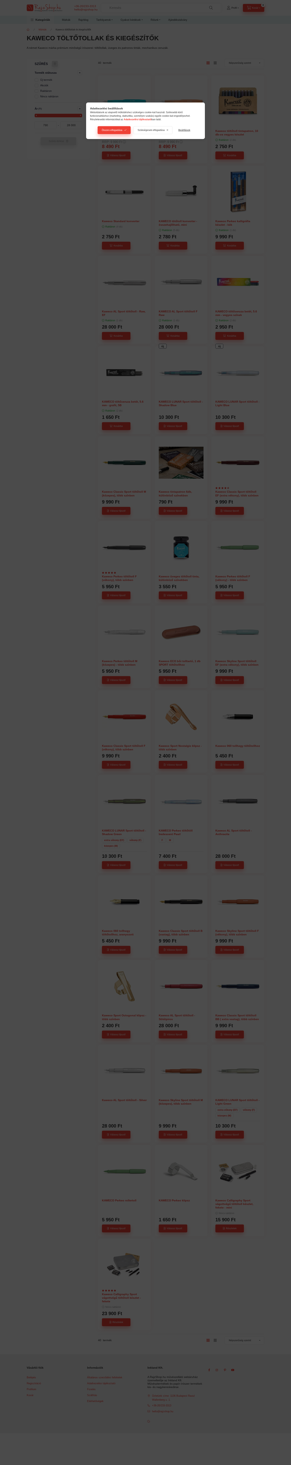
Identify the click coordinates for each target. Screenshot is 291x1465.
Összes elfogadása (112, 130)
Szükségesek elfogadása (151, 130)
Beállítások (184, 130)
